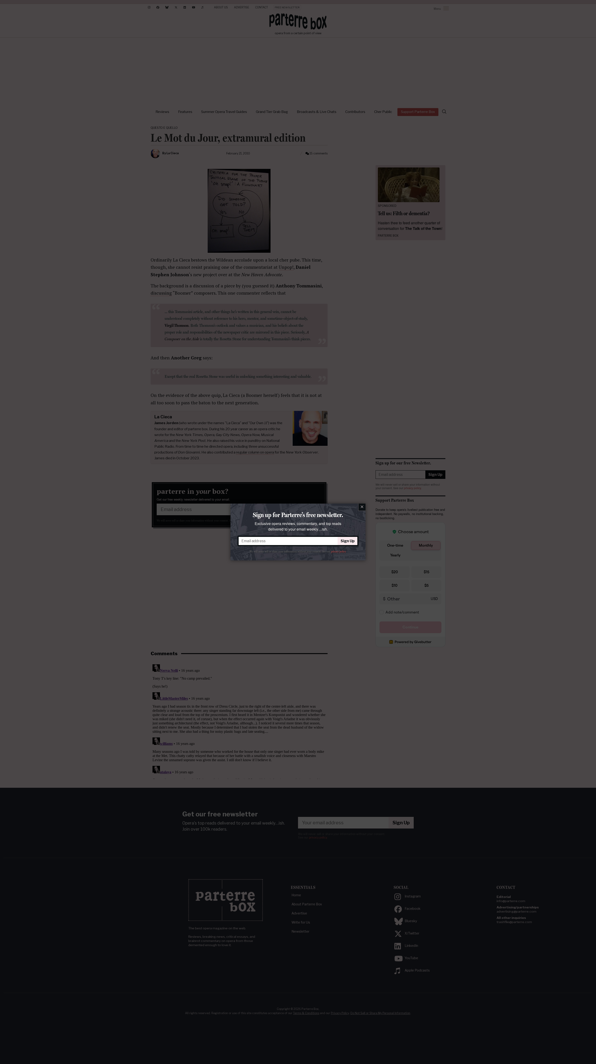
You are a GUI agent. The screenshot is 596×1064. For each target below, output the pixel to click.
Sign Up (348, 541)
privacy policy (338, 551)
